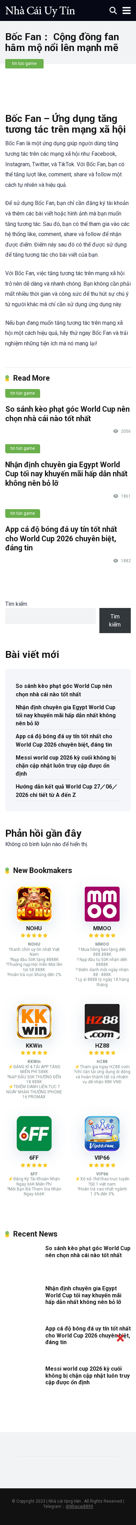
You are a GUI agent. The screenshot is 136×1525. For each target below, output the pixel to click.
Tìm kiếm (16, 604)
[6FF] (34, 1149)
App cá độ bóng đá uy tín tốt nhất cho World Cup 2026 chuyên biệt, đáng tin (61, 538)
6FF (34, 1157)
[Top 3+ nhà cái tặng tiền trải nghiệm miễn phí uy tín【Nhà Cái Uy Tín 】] (40, 9)
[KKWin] (34, 1037)
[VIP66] (102, 1149)
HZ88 (102, 1045)
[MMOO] (102, 919)
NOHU (34, 928)
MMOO (102, 928)
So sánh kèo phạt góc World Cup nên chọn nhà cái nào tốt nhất (67, 414)
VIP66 (102, 1157)
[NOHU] (34, 919)
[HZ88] (102, 1037)
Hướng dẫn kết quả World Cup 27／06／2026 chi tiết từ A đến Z (67, 790)
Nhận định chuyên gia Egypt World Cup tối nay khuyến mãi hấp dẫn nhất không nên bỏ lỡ (66, 473)
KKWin (34, 1045)
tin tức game (24, 63)
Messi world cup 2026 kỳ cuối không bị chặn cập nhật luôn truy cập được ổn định (66, 765)
